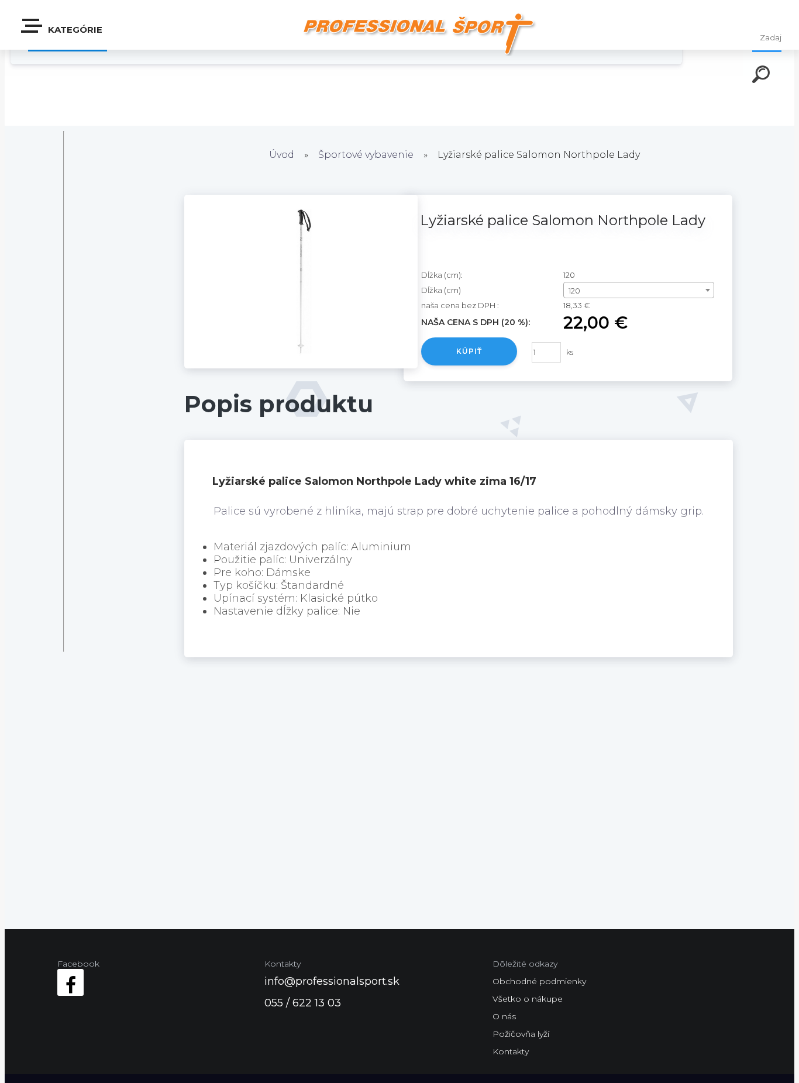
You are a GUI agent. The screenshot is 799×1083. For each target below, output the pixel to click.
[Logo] (418, 33)
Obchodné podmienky (539, 981)
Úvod (281, 154)
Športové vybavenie (366, 154)
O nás (504, 1016)
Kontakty (511, 1051)
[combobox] (638, 290)
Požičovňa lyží (521, 1034)
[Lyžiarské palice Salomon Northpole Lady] (301, 364)
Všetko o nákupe (528, 999)
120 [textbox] (574, 290)
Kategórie (74, 29)
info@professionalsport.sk (331, 981)
